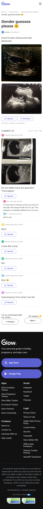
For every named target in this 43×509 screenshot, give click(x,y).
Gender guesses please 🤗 (12, 14)
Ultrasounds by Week (29, 12)
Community (13, 12)
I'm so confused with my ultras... (11, 316)
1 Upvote (10, 119)
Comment (26, 119)
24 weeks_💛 (35, 316)
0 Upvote (10, 302)
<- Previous (10, 322)
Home (3, 12)
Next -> (33, 321)
